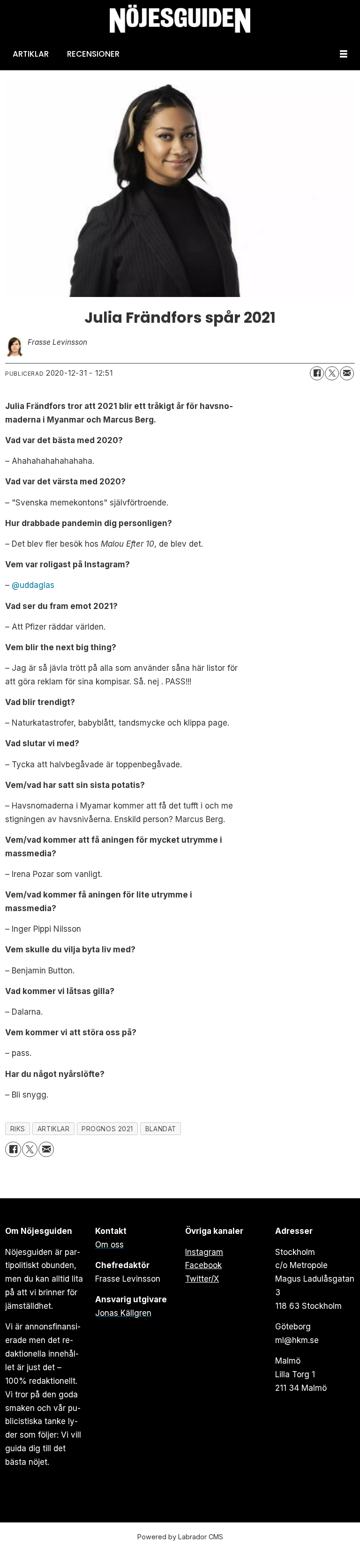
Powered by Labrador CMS (180, 1537)
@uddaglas (33, 585)
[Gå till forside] (180, 19)
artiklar (53, 1129)
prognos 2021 (107, 1129)
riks (17, 1129)
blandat (160, 1129)
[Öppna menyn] (343, 54)
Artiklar (31, 53)
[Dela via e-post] (347, 373)
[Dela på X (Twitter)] (332, 373)
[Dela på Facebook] (317, 373)
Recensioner (93, 53)
